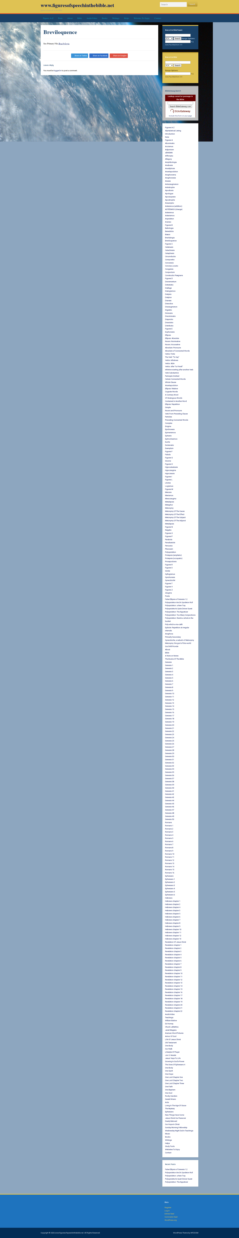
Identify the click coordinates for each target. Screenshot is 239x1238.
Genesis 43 (169, 797)
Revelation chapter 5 (173, 958)
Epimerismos (170, 433)
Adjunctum (169, 150)
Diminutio (169, 313)
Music (167, 1134)
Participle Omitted (172, 376)
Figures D (169, 278)
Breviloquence (170, 241)
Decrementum (170, 282)
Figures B (169, 225)
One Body (169, 1046)
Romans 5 (169, 838)
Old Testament (171, 1043)
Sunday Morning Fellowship (176, 1127)
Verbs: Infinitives (171, 360)
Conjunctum (170, 272)
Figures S (169, 568)
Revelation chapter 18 (173, 999)
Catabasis (169, 247)
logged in (57, 71)
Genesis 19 (169, 722)
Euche (167, 442)
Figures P (168, 536)
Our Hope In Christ (172, 1124)
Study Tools (170, 1146)
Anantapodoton (171, 172)
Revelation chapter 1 (173, 945)
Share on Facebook (100, 56)
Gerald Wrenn (170, 1099)
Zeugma (168, 593)
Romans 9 (169, 851)
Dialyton (168, 297)
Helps (126, 18)
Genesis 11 (169, 697)
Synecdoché (170, 580)
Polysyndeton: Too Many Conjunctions (180, 615)
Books (104, 18)
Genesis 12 (169, 700)
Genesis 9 (169, 690)
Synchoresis (170, 577)
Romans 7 (169, 844)
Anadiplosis (170, 168)
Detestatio (169, 285)
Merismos (169, 495)
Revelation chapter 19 (173, 1002)
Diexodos (169, 304)
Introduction (170, 134)
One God (168, 1093)
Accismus (169, 146)
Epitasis (168, 436)
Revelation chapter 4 (173, 955)
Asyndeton (169, 219)
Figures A (169, 140)
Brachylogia (64, 43)
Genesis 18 (169, 719)
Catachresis (170, 250)
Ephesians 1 (170, 879)
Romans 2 (169, 829)
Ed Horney (169, 1024)
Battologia (169, 228)
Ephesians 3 (170, 885)
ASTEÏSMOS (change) (173, 209)
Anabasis (169, 165)
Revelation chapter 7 (173, 964)
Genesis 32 (169, 763)
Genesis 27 (169, 747)
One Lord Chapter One (174, 1077)
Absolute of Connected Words (177, 351)
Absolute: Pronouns (173, 348)
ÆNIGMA (169, 153)
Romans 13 (169, 863)
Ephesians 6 (170, 895)
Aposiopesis (170, 197)
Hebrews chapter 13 (173, 939)
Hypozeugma (170, 470)
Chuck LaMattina (171, 1027)
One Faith (169, 1087)
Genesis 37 (169, 778)
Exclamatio (169, 445)
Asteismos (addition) (173, 206)
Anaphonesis (170, 178)
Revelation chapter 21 (173, 1008)
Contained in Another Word (176, 401)
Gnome (168, 461)
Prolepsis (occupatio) (173, 558)
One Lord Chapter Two (174, 1080)
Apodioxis (169, 190)
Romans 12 (169, 860)
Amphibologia (171, 162)
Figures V (169, 587)
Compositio (170, 260)
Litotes (168, 483)
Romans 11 (169, 857)
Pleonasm (169, 549)
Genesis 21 (169, 728)
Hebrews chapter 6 (172, 917)
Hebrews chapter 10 (173, 929)
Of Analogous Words (173, 398)
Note (167, 137)
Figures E (168, 329)
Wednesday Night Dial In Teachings (179, 1131)
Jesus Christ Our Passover (175, 1118)
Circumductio (170, 256)
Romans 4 (169, 835)
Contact (157, 18)
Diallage (168, 288)
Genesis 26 (169, 744)
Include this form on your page (180, 116)
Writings (115, 18)
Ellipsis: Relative (171, 389)
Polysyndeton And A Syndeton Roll (179, 602)
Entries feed (169, 1214)
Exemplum (169, 448)
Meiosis (168, 492)
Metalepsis (169, 502)
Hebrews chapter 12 (173, 936)
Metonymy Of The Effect (174, 514)
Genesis (168, 662)
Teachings (169, 1017)
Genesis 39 (169, 785)
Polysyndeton (170, 552)
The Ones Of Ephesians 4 (175, 1065)
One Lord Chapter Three (174, 1083)
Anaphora (169, 634)
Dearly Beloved (171, 1121)
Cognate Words (171, 392)
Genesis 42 (169, 794)
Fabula (168, 454)
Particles (168, 417)
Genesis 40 (169, 788)
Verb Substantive (172, 373)
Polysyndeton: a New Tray (175, 605)
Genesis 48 (169, 813)
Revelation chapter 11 (173, 977)
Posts (60, 18)
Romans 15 (169, 870)
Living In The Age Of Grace (175, 1105)
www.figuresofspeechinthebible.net (77, 5)
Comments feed (171, 1217)
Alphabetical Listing (173, 131)
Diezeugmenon (171, 307)
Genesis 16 (169, 712)
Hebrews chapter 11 (173, 932)
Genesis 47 (169, 810)
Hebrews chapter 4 (172, 907)
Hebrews (168, 898)
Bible (79, 18)
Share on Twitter (81, 56)
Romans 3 (169, 832)
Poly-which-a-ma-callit (174, 624)
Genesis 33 (169, 766)
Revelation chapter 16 (173, 992)
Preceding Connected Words (176, 420)
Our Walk (168, 1049)
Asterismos (169, 216)
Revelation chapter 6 (173, 961)
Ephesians (169, 876)
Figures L (168, 480)
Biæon (167, 234)
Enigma (168, 426)
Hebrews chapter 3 (172, 910)
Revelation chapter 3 (173, 951)
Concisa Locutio (171, 266)
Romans (168, 822)
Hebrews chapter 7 (172, 920)
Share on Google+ (120, 56)
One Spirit (169, 1071)
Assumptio (169, 203)
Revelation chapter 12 (173, 980)
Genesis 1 (169, 665)
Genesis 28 (169, 750)
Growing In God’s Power (174, 1061)
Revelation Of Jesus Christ (175, 942)
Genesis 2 (169, 668)
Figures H (169, 464)
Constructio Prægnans (174, 275)
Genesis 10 (169, 693)
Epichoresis (170, 429)
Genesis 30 (169, 756)
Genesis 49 (169, 816)
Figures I (168, 477)
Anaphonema (170, 175)
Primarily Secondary (173, 637)
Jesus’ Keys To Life (172, 1058)
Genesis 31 (169, 760)
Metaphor (169, 505)
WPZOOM (194, 1233)
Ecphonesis (170, 332)
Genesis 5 (169, 678)
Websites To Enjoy (142, 18)
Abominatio (170, 143)
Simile (167, 571)
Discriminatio (170, 316)
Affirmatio (169, 156)
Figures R (169, 565)
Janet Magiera (170, 1030)
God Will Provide (171, 646)
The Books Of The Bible (174, 659)
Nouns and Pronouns (173, 411)
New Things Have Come (174, 1115)
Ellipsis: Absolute (172, 338)
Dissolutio (169, 322)
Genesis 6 (169, 681)
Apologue (169, 194)
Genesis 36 (169, 775)
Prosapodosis (170, 561)
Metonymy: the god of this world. (178, 643)
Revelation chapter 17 (173, 995)
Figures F (168, 451)
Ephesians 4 (170, 888)
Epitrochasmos (171, 439)
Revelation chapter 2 (173, 948)
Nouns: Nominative (172, 341)
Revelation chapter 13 (173, 983)
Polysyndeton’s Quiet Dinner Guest (178, 1179)
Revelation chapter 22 (173, 1011)
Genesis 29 (169, 753)
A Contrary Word (171, 395)
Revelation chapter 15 (173, 989)
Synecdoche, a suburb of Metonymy (179, 640)
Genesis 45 (169, 804)
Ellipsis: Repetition (172, 404)
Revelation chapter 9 (173, 970)
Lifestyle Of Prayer (172, 1052)
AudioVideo (92, 18)
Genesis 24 (169, 738)
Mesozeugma (170, 499)
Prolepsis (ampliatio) (173, 555)
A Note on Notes (171, 656)
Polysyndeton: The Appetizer (176, 612)
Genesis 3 (169, 671)
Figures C (169, 244)
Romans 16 (169, 873)
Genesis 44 (169, 800)
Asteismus (169, 212)
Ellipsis (168, 335)
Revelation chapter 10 (173, 973)
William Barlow (171, 1020)
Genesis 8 (169, 687)
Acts (167, 1102)
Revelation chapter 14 (173, 986)
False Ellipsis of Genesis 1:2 (176, 599)
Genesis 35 (169, 772)
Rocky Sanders (171, 1096)
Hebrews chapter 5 (172, 914)
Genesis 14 (169, 706)
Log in (167, 1211)
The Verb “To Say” (172, 357)
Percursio (169, 546)
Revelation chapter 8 (173, 967)
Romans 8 (169, 848)
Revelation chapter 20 (173, 1005)
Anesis (168, 181)
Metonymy (169, 508)
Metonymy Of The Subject (175, 517)
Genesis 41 (169, 791)
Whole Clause (170, 382)
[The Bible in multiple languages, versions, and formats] (180, 111)
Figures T (168, 583)
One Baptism (170, 1090)
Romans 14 (169, 867)
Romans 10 (169, 854)
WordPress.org (171, 1220)
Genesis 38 (169, 782)
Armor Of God (170, 1036)
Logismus (169, 486)
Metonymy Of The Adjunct (175, 521)
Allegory (168, 159)
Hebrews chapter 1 (172, 901)
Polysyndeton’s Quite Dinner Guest (178, 609)
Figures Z (169, 590)
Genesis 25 (169, 741)
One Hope (169, 1074)
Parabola (168, 539)
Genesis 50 (169, 819)
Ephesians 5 (170, 892)
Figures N (169, 527)
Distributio (169, 326)
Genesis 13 (169, 703)
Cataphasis (169, 253)
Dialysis (168, 294)
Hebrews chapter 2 (172, 904)
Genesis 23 (169, 734)
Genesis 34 (169, 769)
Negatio (168, 530)
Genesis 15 (169, 709)
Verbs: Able (169, 363)
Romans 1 (169, 826)
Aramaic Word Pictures (174, 1033)
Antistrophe (170, 187)
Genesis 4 (169, 675)
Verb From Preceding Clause (176, 414)
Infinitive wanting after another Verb (179, 370)
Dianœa (168, 301)
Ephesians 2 (170, 882)
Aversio (168, 222)
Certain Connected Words (175, 379)
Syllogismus (170, 574)
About (70, 18)
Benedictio (169, 231)
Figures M (169, 489)
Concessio (169, 263)
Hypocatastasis (171, 467)
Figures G (169, 458)
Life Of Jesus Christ (173, 1039)
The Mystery (170, 1109)
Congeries (169, 269)
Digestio (168, 310)
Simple (168, 407)
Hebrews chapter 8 (172, 923)
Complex (168, 423)
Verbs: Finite (170, 354)
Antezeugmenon (171, 184)
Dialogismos (170, 291)
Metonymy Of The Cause (175, 511)
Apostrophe (170, 200)
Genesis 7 (169, 684)
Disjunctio (169, 319)
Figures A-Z (48, 18)
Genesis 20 (169, 725)
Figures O (169, 533)
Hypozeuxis (170, 473)
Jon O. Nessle (170, 1055)
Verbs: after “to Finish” (174, 366)
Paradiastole (170, 543)
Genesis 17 (169, 716)
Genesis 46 (169, 807)
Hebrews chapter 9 (172, 926)
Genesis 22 (169, 731)
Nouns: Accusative (172, 344)
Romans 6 (169, 841)
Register (168, 1207)
